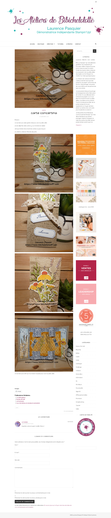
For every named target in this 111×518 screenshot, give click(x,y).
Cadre (77, 356)
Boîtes (77, 353)
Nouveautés (79, 388)
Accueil (32, 44)
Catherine (25, 422)
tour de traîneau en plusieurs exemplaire (28, 403)
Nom (16, 445)
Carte (44, 110)
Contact (78, 44)
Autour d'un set (80, 346)
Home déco (79, 374)
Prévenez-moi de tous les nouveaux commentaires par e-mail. (32, 493)
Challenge (78, 367)
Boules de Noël (21, 399)
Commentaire (18, 467)
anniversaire (20, 401)
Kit (76, 381)
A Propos (69, 44)
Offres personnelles (81, 395)
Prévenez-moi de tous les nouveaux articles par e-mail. (30, 498)
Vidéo (77, 409)
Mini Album (79, 384)
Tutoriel (61, 44)
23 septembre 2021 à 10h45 (27, 423)
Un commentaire (68, 411)
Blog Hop (78, 349)
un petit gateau (21, 397)
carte (17, 407)
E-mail (17, 452)
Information (79, 377)
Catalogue (79, 363)
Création (50, 44)
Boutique (41, 44)
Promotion (79, 398)
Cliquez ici (78, 125)
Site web (17, 460)
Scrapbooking (80, 402)
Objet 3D (78, 391)
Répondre (70, 421)
